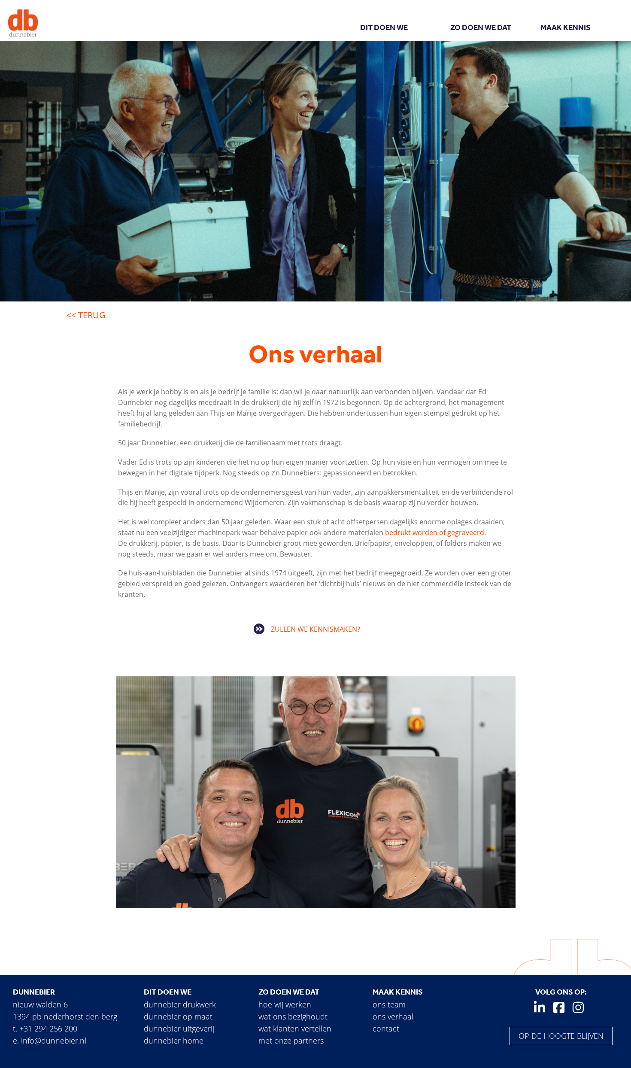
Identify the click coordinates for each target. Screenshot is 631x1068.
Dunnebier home (173, 1040)
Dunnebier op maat (178, 1016)
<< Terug (86, 315)
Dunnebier (34, 992)
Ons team (389, 1004)
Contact (386, 1028)
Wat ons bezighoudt (293, 1016)
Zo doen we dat (480, 27)
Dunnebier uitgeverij (179, 1028)
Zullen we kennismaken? (315, 629)
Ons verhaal (393, 1016)
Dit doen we (384, 27)
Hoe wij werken (284, 1004)
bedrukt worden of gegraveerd (434, 532)
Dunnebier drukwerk (180, 1004)
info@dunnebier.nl (53, 1040)
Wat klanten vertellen (294, 1028)
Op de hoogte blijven (561, 1036)
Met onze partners (291, 1040)
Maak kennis (565, 27)
